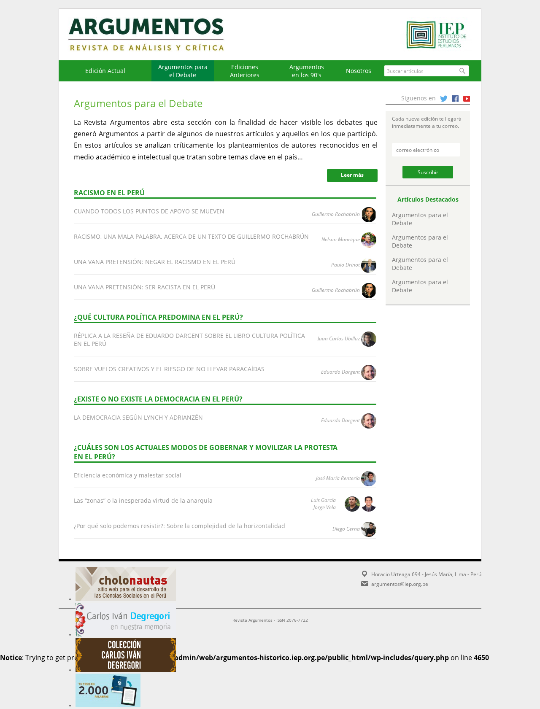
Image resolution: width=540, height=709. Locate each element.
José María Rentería (338, 478)
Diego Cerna (346, 528)
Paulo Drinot (345, 264)
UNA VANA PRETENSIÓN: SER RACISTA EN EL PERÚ (144, 287)
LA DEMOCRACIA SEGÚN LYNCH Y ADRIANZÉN (138, 417)
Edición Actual (105, 71)
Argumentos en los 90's (306, 71)
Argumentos (154, 34)
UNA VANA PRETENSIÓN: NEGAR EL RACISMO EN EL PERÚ (154, 262)
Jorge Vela (324, 507)
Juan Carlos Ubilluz (339, 338)
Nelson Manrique (340, 239)
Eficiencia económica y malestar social (127, 475)
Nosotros (358, 71)
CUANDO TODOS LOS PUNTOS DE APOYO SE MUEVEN (149, 211)
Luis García (323, 500)
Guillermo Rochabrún (336, 214)
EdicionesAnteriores (244, 71)
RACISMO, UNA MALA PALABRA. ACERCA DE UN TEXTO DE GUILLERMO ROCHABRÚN (191, 236)
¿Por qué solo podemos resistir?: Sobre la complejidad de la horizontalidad (179, 526)
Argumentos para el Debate (183, 71)
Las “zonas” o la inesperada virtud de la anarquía (143, 500)
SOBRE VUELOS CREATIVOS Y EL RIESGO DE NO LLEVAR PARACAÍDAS (169, 369)
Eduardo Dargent (340, 371)
